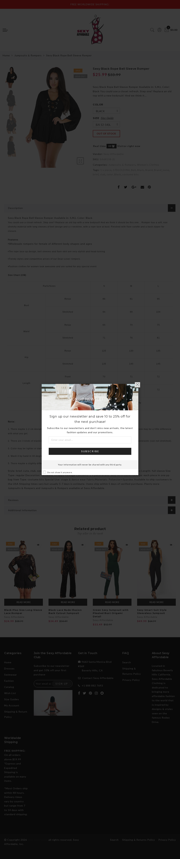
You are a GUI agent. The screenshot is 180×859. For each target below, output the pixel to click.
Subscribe (90, 451)
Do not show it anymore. (60, 472)
